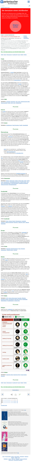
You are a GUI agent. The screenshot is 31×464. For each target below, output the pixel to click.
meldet (6, 259)
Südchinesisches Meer (25, 101)
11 (15, 401)
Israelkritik (24, 221)
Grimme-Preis (17, 300)
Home (3, 456)
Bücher (12, 456)
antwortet (10, 206)
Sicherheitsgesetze (7, 183)
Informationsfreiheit (12, 184)
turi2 (3, 258)
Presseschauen (8, 456)
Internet (5, 54)
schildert (5, 292)
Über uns (13, 458)
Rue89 (4, 111)
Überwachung (9, 54)
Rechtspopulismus (14, 248)
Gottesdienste (18, 102)
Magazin (12, 457)
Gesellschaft (14, 54)
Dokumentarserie (17, 80)
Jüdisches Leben (21, 222)
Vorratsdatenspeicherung (15, 182)
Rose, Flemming (21, 248)
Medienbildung (4, 300)
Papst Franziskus (15, 125)
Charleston (8, 101)
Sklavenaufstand (4, 102)
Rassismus (13, 101)
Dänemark (8, 248)
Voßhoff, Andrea (23, 182)
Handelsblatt (24, 299)
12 (17, 401)
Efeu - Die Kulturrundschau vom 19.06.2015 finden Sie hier (13, 51)
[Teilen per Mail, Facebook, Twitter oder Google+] (11, 394)
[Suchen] (29, 6)
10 (14, 401)
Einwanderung (18, 221)
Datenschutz (12, 180)
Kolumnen (26, 456)
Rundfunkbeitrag (10, 300)
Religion (25, 54)
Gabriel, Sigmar (18, 180)
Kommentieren (26, 38)
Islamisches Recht (16, 374)
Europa (19, 54)
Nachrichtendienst (14, 183)
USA (17, 101)
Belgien (7, 180)
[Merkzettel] (19, 394)
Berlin (7, 221)
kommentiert (24, 232)
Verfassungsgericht (4, 184)
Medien (22, 54)
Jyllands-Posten (10, 250)
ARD (7, 298)
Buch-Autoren (17, 456)
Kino (19, 457)
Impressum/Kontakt (23, 458)
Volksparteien (3, 250)
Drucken (25, 35)
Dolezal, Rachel (12, 221)
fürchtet (19, 84)
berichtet (21, 161)
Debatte (16, 457)
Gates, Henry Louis (11, 102)
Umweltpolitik (25, 125)
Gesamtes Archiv (4, 405)
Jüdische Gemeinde (9, 222)
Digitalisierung (9, 125)
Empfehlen (25, 37)
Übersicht (3, 376)
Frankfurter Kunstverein (20, 173)
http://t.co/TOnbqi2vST (11, 151)
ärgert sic (10, 136)
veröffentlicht (9, 309)
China (19, 101)
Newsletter (19, 298)
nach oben (16, 106)
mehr (27, 274)
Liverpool (15, 250)
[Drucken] (15, 394)
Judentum (3, 222)
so (8, 64)
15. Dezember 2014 (19, 153)
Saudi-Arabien (24, 374)
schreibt (12, 72)
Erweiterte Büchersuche (5, 7)
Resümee (3, 206)
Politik (2, 54)
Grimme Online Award (12, 298)
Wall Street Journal (18, 299)
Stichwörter (22, 456)
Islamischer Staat (9, 374)
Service (9, 458)
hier (2, 158)
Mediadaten (6, 458)
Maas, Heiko (23, 180)
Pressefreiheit (11, 299)
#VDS (5, 149)
